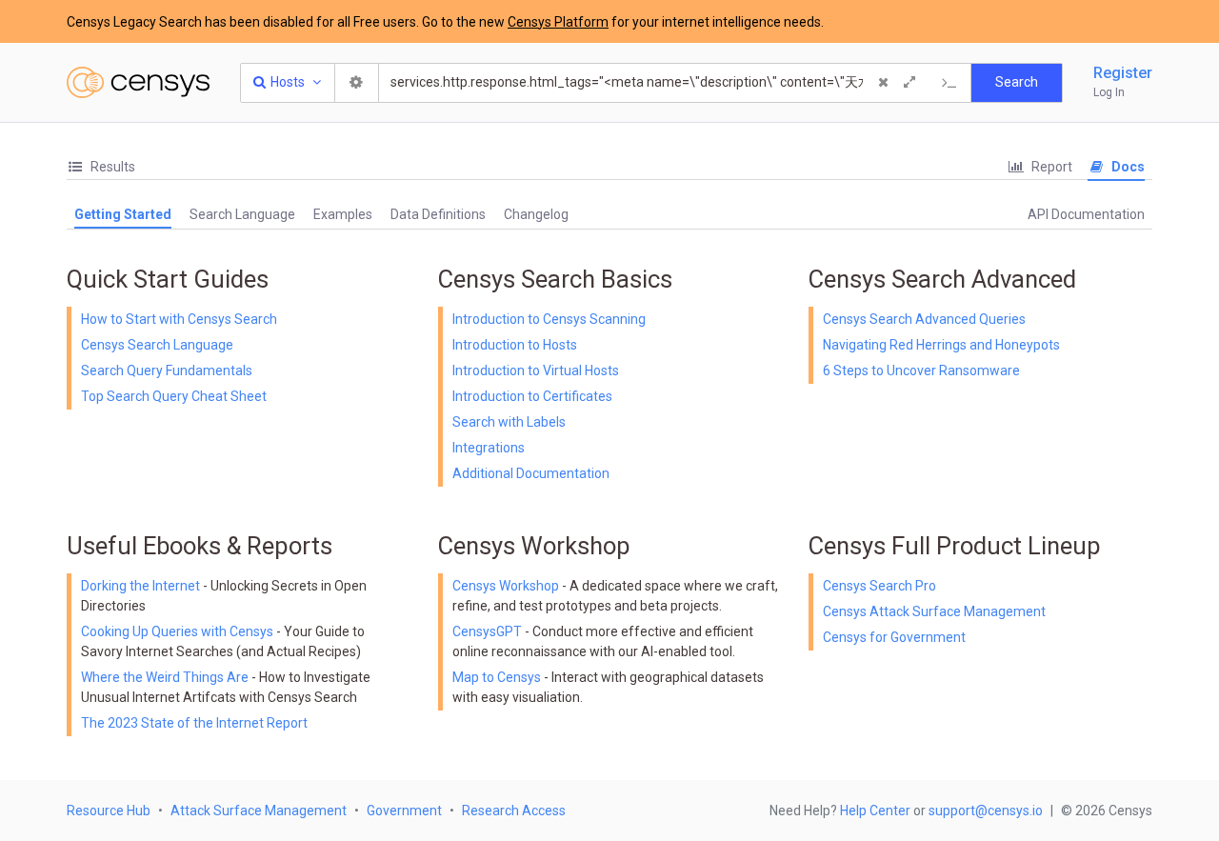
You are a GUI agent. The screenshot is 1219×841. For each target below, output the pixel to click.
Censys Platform (558, 22)
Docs (1127, 166)
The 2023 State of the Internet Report (194, 723)
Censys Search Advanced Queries (924, 319)
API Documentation (1086, 214)
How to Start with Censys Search (179, 319)
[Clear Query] (882, 83)
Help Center (875, 810)
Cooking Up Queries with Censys (178, 631)
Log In (1109, 92)
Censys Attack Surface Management (934, 611)
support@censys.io (986, 810)
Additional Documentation (531, 473)
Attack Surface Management (258, 810)
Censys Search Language (157, 344)
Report (1050, 166)
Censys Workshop (505, 585)
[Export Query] (949, 83)
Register (1122, 73)
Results (111, 166)
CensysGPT (487, 631)
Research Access (514, 810)
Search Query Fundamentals (166, 370)
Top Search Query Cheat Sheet (174, 396)
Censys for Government (894, 637)
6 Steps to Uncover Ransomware (921, 370)
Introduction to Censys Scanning (549, 319)
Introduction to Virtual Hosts (535, 370)
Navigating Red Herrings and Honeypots (941, 344)
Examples (342, 214)
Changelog (536, 214)
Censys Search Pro (879, 585)
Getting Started (122, 214)
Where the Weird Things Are (166, 677)
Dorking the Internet (142, 585)
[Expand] (909, 83)
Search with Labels (509, 422)
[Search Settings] (357, 83)
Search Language (242, 214)
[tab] (101, 167)
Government (404, 810)
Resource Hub (108, 810)
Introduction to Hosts (514, 344)
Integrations (488, 447)
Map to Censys (496, 677)
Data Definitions (438, 214)
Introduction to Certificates (532, 396)
